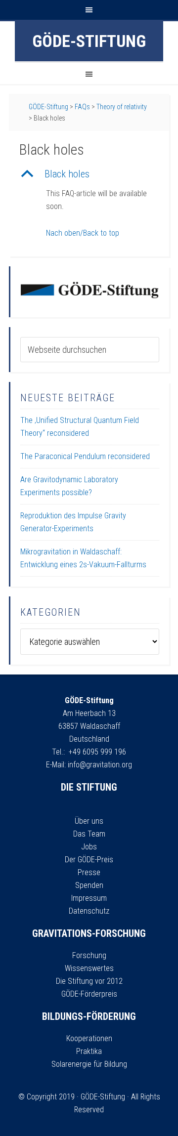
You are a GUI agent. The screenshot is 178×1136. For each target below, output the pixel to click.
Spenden (89, 885)
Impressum (89, 898)
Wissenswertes (89, 968)
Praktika (89, 1051)
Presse (89, 872)
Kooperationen (89, 1038)
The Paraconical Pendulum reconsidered (85, 456)
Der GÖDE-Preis (89, 859)
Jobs (89, 846)
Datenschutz (89, 911)
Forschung (89, 955)
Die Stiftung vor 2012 (89, 981)
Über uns (89, 821)
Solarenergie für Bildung (89, 1064)
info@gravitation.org (100, 764)
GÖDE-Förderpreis (89, 994)
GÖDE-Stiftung (89, 41)
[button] (89, 174)
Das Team (89, 834)
